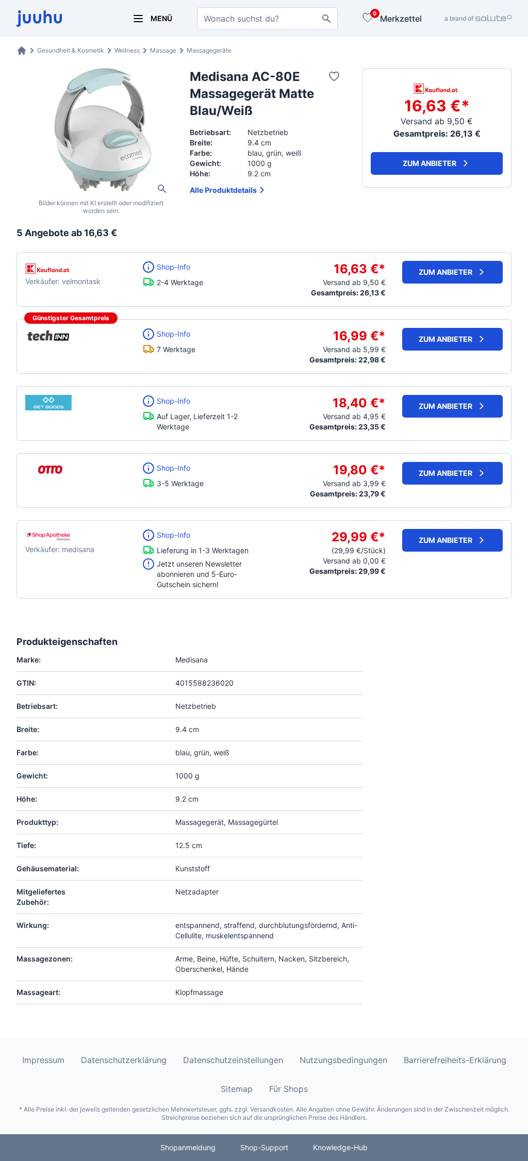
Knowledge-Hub (340, 1147)
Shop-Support (264, 1147)
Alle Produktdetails (223, 190)
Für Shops (288, 1089)
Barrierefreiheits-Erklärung (455, 1060)
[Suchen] (326, 18)
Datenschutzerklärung (124, 1060)
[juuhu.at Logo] (61, 18)
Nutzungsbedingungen (343, 1060)
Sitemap (237, 1089)
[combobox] (267, 18)
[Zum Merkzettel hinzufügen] (334, 76)
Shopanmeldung (188, 1147)
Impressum (43, 1060)
